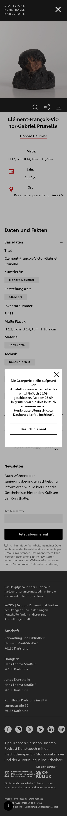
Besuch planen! (33, 429)
